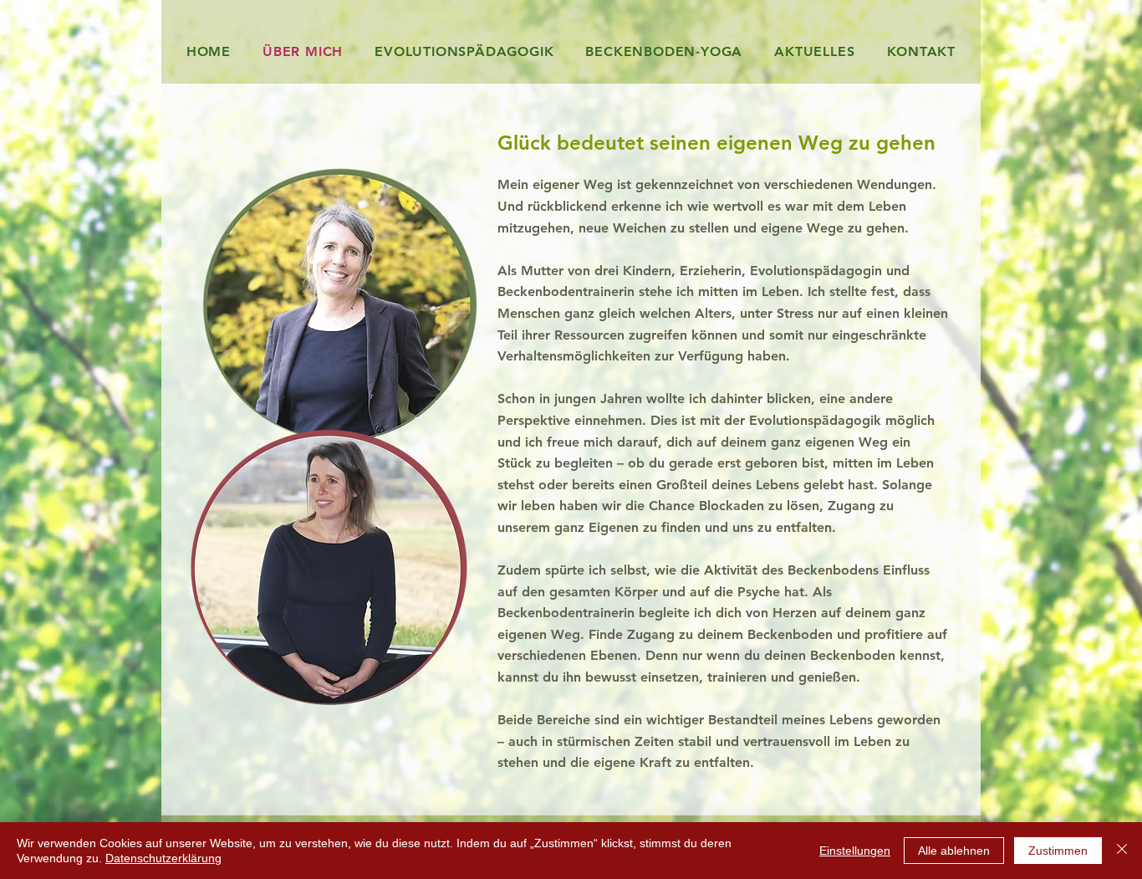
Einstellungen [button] (854, 850)
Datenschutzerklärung (163, 858)
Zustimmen (1058, 850)
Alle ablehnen (954, 850)
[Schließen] (1122, 851)
